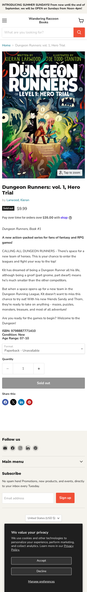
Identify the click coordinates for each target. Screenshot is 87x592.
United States (41, 518)
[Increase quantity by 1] (39, 368)
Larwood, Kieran (18, 200)
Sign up (65, 497)
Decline (41, 571)
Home (6, 45)
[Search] (79, 32)
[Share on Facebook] (5, 402)
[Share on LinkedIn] (21, 402)
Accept (41, 561)
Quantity (7, 359)
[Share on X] (13, 402)
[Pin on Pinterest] (29, 402)
